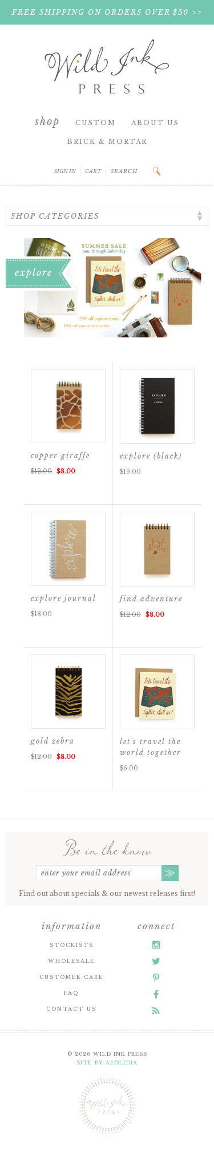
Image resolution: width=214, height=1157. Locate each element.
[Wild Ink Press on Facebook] (156, 994)
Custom (95, 123)
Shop (47, 121)
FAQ (71, 993)
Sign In (65, 171)
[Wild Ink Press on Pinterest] (156, 977)
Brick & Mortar (107, 142)
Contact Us (71, 1009)
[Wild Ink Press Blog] (156, 1010)
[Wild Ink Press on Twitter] (156, 961)
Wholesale (71, 961)
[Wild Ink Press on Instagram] (156, 944)
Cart (93, 171)
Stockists (72, 945)
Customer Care (71, 977)
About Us (155, 123)
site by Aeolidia (107, 1062)
